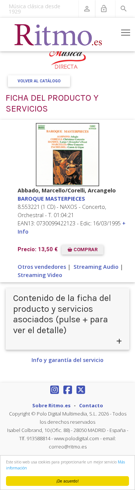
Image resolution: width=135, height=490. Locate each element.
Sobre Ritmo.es (51, 405)
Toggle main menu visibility (125, 32)
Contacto (91, 405)
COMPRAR (85, 250)
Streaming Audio (96, 266)
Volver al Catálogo (39, 81)
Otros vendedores (42, 266)
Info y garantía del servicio (68, 359)
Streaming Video (40, 275)
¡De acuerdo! (67, 481)
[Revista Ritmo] (58, 34)
